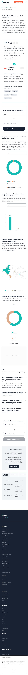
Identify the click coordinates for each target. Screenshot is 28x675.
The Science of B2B (5, 628)
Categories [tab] (22, 475)
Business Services (5, 577)
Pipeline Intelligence (5, 546)
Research (3, 617)
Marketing (4, 526)
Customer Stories (5, 596)
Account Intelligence (5, 556)
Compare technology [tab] (5, 474)
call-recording (12, 7)
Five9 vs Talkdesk (8, 495)
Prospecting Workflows (6, 567)
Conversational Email (5, 544)
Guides (3, 610)
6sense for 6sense (5, 612)
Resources (4, 605)
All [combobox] (9, 153)
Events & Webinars (5, 626)
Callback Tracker (11, 68)
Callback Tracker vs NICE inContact (19, 490)
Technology (4, 586)
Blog (2, 608)
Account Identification (5, 529)
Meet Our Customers (5, 593)
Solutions (4, 575)
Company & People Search (6, 554)
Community (4, 644)
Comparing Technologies (6, 654)
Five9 (10, 43)
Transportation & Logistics (6, 582)
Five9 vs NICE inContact (7, 489)
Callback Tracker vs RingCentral (19, 485)
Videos (3, 621)
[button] (7, 91)
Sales (3, 551)
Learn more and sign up (6, 572)
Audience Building (5, 540)
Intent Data (3, 531)
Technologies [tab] (14, 475)
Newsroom (3, 642)
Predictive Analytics (5, 535)
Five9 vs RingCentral (8, 484)
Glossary (3, 630)
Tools (3, 619)
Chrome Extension (5, 561)
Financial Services (5, 580)
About (3, 636)
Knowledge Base (4, 602)
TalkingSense (4, 623)
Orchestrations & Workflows (6, 537)
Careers (3, 640)
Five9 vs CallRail (7, 480)
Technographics (5, 7)
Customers (4, 591)
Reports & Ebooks (5, 615)
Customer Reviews (5, 598)
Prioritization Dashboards (6, 559)
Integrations (4, 549)
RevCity (3, 600)
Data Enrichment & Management (7, 533)
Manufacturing (4, 584)
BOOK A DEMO (18, 2)
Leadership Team (4, 638)
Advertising (4, 542)
